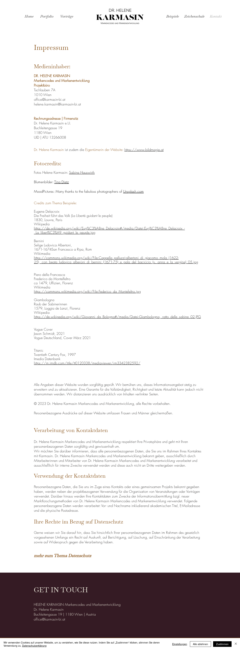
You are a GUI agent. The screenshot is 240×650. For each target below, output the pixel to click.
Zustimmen (222, 644)
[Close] (236, 644)
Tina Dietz (61, 182)
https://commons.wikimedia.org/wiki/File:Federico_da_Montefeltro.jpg (87, 291)
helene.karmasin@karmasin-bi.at (57, 104)
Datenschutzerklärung (34, 645)
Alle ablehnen (200, 644)
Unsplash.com (133, 191)
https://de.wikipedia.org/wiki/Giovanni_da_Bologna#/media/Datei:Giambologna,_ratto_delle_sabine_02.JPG (117, 316)
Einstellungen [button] (179, 644)
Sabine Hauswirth (82, 172)
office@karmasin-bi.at (49, 99)
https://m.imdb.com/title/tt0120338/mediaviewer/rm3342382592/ (87, 363)
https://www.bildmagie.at (144, 149)
